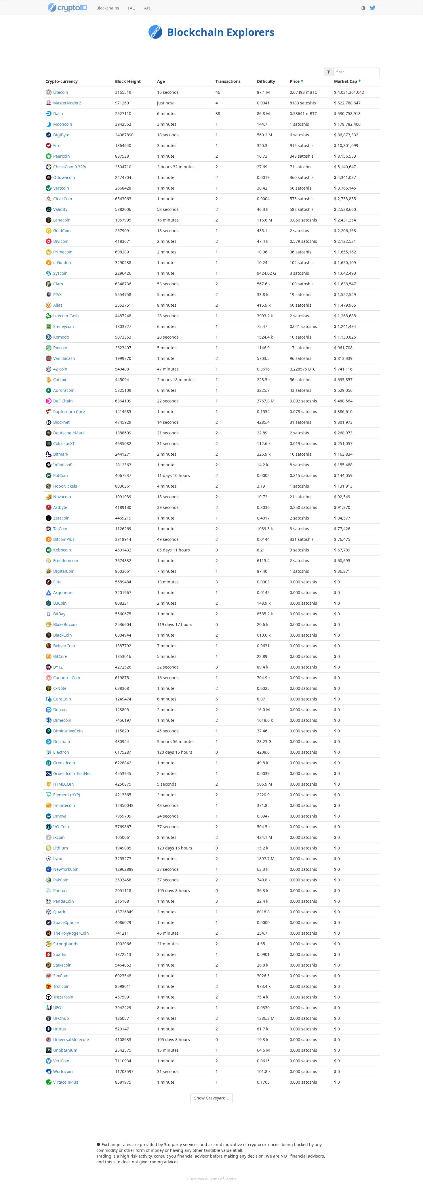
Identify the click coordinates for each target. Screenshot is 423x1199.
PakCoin (60, 880)
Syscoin (60, 273)
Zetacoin (61, 518)
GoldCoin (62, 230)
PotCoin (60, 475)
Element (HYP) (66, 794)
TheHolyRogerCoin (71, 933)
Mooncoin (62, 124)
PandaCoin (63, 901)
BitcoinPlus (64, 539)
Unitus (59, 1029)
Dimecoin (62, 720)
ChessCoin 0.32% (69, 166)
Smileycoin (63, 326)
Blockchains (107, 8)
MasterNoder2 (67, 103)
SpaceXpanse (66, 922)
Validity (60, 209)
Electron (61, 752)
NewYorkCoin (66, 869)
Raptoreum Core (69, 411)
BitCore (60, 656)
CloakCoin (62, 198)
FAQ (132, 8)
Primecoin (63, 252)
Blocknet (61, 422)
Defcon (60, 709)
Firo (56, 145)
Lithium (60, 848)
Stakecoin (62, 965)
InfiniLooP (62, 464)
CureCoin (62, 699)
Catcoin (60, 379)
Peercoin (61, 156)
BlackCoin (62, 635)
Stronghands (65, 943)
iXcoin (59, 837)
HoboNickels (65, 486)
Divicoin (60, 241)
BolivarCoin (64, 645)
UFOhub (61, 1018)
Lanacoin (61, 220)
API (147, 8)
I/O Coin (61, 826)
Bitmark (60, 454)
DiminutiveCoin (68, 731)
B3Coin (60, 603)
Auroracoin (64, 390)
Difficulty (266, 81)
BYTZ (58, 667)
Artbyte (60, 507)
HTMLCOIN (64, 784)
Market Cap (346, 81)
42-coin (60, 369)
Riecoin (60, 347)
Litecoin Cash (66, 315)
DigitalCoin (64, 571)
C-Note (59, 688)
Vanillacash (64, 358)
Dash (58, 113)
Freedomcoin (65, 560)
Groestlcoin (64, 762)
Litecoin (60, 92)
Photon (60, 890)
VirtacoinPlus (65, 1082)
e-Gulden (62, 262)
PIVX (57, 294)
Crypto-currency (61, 81)
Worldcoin (63, 1071)
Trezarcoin (63, 997)
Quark (59, 911)
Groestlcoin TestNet (72, 773)
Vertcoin (61, 188)
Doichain (61, 741)
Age (161, 81)
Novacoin (62, 496)
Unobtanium (65, 1050)
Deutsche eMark (69, 433)
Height (128, 81)
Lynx (57, 858)
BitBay (59, 613)
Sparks (59, 954)
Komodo (61, 337)
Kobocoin (62, 550)
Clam (58, 284)
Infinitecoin (64, 805)
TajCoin (60, 528)
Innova (59, 816)
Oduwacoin (64, 177)
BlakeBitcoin (65, 624)
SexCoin (60, 975)
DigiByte (61, 135)
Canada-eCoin (66, 677)
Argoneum (63, 592)
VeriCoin (61, 1061)
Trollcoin (61, 986)
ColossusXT (64, 443)
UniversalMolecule (71, 1039)
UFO (57, 1007)
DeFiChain (63, 401)
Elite (57, 582)
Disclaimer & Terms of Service (212, 1178)
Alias (57, 305)
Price (295, 81)
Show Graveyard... (211, 1098)
